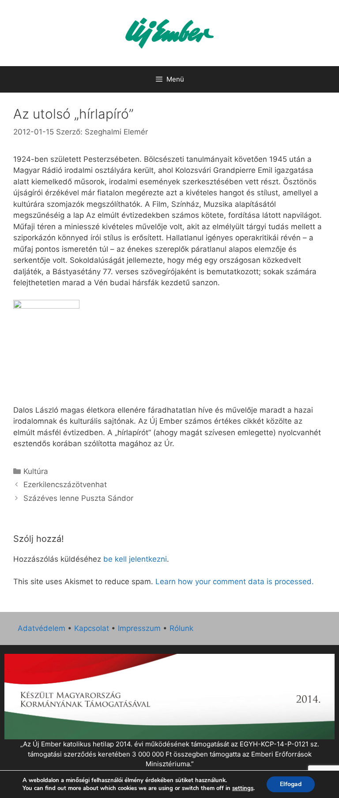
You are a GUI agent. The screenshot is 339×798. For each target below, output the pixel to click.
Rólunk (181, 628)
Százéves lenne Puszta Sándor (78, 498)
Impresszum (139, 628)
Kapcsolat (91, 628)
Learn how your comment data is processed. (234, 581)
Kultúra (35, 471)
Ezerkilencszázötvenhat (65, 484)
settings (242, 788)
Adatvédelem (41, 628)
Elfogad (290, 784)
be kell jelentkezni (135, 559)
